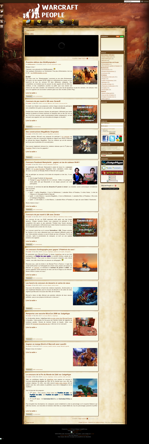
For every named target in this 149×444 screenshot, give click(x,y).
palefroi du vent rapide (59, 251)
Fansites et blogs (106, 84)
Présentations (106, 64)
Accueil (28, 24)
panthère (60, 376)
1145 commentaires (37, 209)
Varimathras (61, 216)
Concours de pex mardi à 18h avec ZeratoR (43, 101)
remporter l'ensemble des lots (41, 324)
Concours (105, 73)
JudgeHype (50, 251)
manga (58, 346)
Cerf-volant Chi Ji (49, 399)
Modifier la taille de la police (122, 30)
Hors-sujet (105, 98)
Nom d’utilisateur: (105, 123)
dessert (49, 285)
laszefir (29, 346)
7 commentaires (36, 157)
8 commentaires (36, 126)
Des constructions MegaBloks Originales (42, 132)
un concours (66, 136)
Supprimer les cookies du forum (96, 422)
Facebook (29, 148)
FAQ (73, 24)
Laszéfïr (50, 346)
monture (54, 346)
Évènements (105, 69)
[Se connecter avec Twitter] (112, 141)
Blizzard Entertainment (83, 435)
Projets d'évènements (108, 71)
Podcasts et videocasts (108, 86)
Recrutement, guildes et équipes (111, 66)
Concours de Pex (63, 103)
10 (97, 58)
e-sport (59, 64)
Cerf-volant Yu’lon (64, 399)
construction (56, 133)
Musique (104, 82)
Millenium (50, 103)
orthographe (68, 251)
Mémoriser (105, 130)
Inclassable (105, 89)
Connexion (145, 1)
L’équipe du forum (83, 422)
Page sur (82, 58)
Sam (54, 103)
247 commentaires (37, 244)
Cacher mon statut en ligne (109, 131)
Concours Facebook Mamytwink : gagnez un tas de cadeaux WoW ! (53, 162)
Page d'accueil (30, 30)
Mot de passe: (104, 125)
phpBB (69, 429)
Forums (39, 24)
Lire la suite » (31, 93)
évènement (54, 64)
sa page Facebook (39, 169)
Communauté (61, 24)
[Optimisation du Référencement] (74, 432)
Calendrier (50, 24)
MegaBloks (50, 133)
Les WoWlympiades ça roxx (39, 73)
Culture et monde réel (108, 97)
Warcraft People (106, 58)
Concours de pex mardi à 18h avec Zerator (43, 215)
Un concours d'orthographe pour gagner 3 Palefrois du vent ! (50, 250)
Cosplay (104, 88)
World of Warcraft (107, 57)
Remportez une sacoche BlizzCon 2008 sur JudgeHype (48, 314)
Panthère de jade (63, 393)
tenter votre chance (61, 383)
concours (49, 64)
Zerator (57, 103)
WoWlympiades (31, 64)
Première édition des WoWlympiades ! (41, 62)
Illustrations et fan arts (108, 77)
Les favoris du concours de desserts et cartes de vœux (48, 283)
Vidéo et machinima (107, 80)
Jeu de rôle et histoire (108, 95)
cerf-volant (68, 376)
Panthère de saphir (52, 394)
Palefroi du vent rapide (43, 256)
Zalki (64, 376)
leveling (70, 216)
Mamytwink (50, 164)
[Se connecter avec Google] (119, 141)
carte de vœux (55, 285)
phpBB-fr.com (78, 430)
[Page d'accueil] (50, 11)
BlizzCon (50, 315)
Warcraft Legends (65, 346)
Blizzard (104, 60)
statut (38, 180)
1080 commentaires (37, 369)
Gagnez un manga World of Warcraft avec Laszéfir (46, 344)
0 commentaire (36, 414)
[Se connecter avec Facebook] (105, 141)
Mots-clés (29, 34)
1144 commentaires (37, 96)
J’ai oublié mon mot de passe (108, 128)
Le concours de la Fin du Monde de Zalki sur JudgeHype (48, 375)
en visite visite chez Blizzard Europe (61, 318)
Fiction (104, 78)
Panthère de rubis (36, 394)
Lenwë (29, 103)
